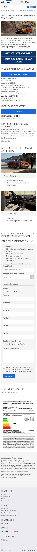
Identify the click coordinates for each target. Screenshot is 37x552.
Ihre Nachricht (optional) (11, 348)
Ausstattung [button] (11, 176)
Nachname (7, 303)
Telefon (5, 333)
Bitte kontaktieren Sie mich (12, 341)
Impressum (24, 550)
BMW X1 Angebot (31, 10)
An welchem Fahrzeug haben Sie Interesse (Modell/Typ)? (17, 265)
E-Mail (5, 326)
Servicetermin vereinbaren (10, 513)
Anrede (5, 288)
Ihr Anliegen (7, 246)
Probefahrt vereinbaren (9, 511)
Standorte (4, 508)
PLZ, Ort (6, 318)
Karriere (4, 523)
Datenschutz (31, 550)
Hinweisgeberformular (8, 515)
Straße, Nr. (7, 310)
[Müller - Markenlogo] (6, 2)
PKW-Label (5, 141)
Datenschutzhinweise (21, 367)
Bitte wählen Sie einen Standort (14, 274)
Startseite (4, 10)
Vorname (6, 295)
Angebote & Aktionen (20, 10)
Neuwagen (11, 10)
